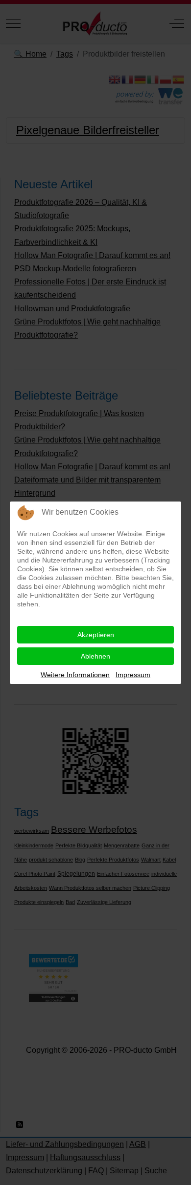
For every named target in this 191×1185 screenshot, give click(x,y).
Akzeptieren (95, 635)
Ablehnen (95, 656)
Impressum (133, 675)
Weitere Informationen (75, 675)
